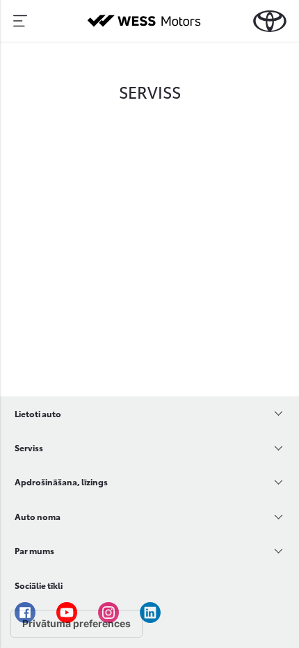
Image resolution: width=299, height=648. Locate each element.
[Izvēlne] (20, 21)
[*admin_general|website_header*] (269, 21)
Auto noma (37, 516)
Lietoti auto (38, 413)
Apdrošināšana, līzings (61, 481)
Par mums (34, 550)
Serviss (29, 447)
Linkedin (150, 612)
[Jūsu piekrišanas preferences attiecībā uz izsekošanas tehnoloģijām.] (76, 623)
